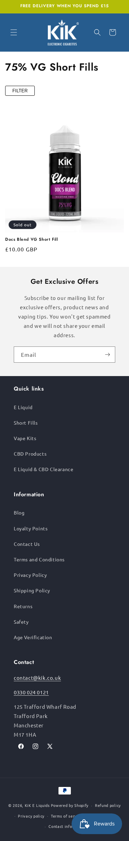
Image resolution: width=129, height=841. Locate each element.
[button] (13, 32)
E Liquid (23, 407)
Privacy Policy (30, 575)
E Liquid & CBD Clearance (43, 469)
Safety (21, 622)
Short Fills (26, 422)
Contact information (68, 826)
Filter (20, 90)
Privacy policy (31, 816)
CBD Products (30, 453)
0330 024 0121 (31, 692)
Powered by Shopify (70, 805)
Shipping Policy (32, 590)
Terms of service (66, 816)
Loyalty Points (30, 528)
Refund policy (108, 805)
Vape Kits (25, 438)
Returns (23, 606)
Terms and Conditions (39, 559)
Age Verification (33, 637)
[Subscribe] (107, 354)
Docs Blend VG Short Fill (31, 239)
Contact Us (27, 544)
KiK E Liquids (37, 805)
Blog (19, 512)
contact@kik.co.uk (37, 677)
